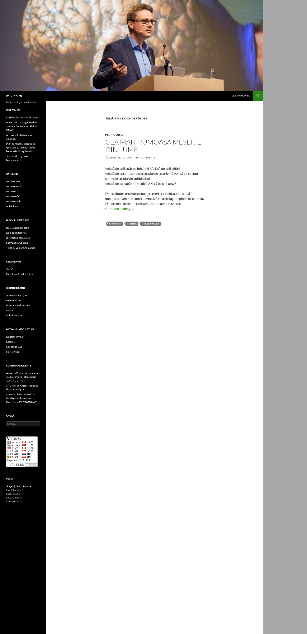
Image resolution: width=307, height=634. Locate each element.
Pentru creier (13, 181)
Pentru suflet (115, 134)
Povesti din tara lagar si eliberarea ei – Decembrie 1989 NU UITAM (22, 126)
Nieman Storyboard (17, 242)
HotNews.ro (13, 351)
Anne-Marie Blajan (16, 295)
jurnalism (115, 223)
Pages (10, 486)
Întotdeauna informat (18, 305)
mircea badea (150, 223)
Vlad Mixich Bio (241, 95)
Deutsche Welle (14, 336)
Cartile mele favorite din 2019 (22, 117)
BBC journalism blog (17, 227)
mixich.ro (14, 95)
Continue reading (119, 208)
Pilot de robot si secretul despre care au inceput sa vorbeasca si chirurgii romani (21, 147)
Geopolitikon (13, 300)
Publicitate (12, 206)
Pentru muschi (14, 186)
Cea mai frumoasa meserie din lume (153, 146)
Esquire (10, 341)
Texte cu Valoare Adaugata (20, 247)
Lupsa (9, 310)
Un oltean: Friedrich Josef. (20, 274)
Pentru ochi (12, 191)
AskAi (9, 373)
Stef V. (9, 269)
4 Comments (147, 157)
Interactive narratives (18, 237)
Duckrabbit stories (16, 232)
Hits (18, 486)
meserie (132, 223)
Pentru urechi (13, 201)
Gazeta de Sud (14, 346)
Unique (27, 486)
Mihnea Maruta (14, 315)
